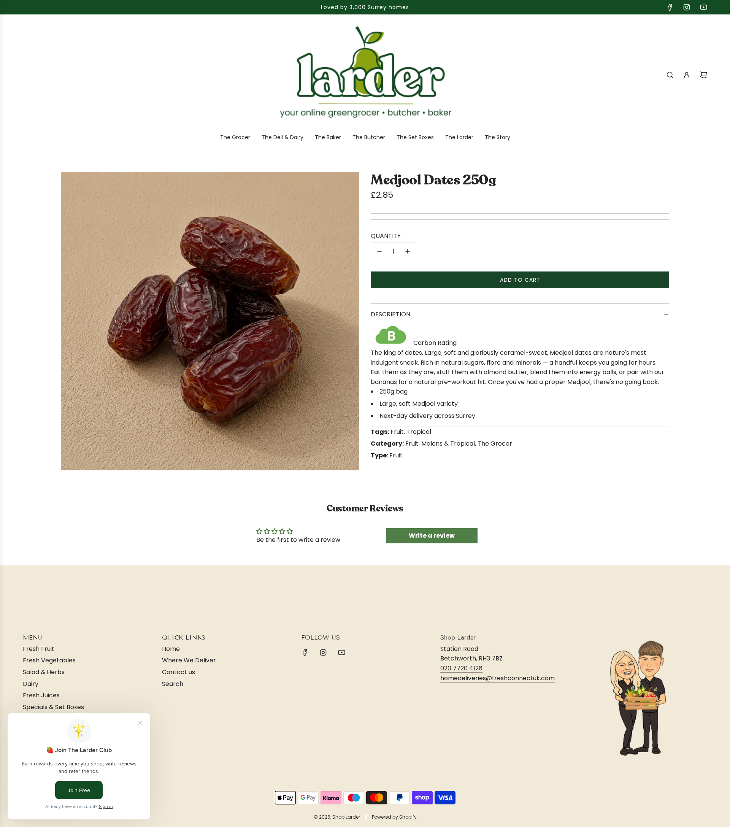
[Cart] (703, 75)
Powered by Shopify (394, 817)
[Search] (670, 75)
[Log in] (686, 75)
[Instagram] (686, 7)
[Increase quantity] (407, 251)
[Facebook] (670, 7)
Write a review (432, 535)
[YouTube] (703, 7)
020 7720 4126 (461, 668)
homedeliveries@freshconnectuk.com (497, 678)
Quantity (386, 236)
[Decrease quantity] (379, 251)
